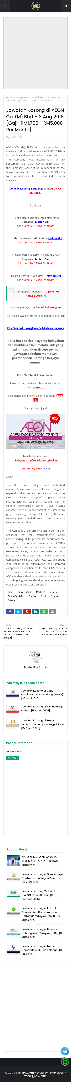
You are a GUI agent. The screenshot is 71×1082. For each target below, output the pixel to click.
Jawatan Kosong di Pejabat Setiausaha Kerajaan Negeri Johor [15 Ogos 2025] (43, 724)
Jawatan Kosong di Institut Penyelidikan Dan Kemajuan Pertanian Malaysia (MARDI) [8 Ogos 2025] (41, 914)
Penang (32, 596)
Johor (16, 97)
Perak (43, 596)
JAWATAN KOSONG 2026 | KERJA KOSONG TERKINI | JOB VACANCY (44, 1074)
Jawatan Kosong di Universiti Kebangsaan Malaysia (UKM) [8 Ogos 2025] (42, 933)
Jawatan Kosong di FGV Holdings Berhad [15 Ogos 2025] (42, 708)
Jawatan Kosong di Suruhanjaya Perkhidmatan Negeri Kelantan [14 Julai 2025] (42, 878)
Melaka (53, 591)
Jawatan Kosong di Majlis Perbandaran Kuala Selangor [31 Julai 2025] (42, 950)
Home (9, 97)
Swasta (11, 600)
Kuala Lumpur (25, 591)
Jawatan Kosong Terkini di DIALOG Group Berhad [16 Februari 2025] (38, 895)
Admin (43, 667)
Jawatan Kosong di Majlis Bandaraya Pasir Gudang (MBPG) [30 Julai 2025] (42, 694)
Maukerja (40, 591)
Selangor (55, 596)
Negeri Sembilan (16, 596)
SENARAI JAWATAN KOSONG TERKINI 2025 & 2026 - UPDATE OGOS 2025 (40, 861)
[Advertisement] (35, 53)
